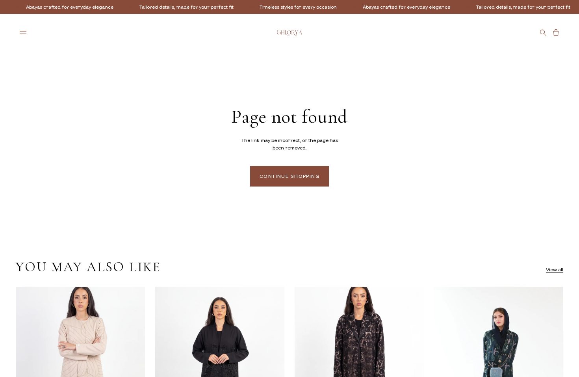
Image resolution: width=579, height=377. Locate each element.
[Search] (543, 32)
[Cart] (556, 32)
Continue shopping (289, 176)
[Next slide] (133, 367)
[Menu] (23, 32)
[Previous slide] (27, 367)
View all (554, 269)
